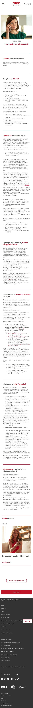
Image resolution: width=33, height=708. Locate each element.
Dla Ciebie (3, 599)
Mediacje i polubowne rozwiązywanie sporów (13, 667)
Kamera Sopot (6, 674)
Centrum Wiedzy (5, 617)
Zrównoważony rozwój (7, 651)
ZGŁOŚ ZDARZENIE (5, 630)
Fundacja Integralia (6, 645)
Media (2, 611)
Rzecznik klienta (5, 660)
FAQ (2, 664)
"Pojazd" (27, 185)
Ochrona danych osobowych (7, 703)
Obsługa (17, 599)
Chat (26, 621)
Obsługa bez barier (6, 639)
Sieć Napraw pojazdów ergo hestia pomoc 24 (12, 620)
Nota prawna (3, 700)
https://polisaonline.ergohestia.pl (17, 336)
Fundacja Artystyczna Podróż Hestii (10, 642)
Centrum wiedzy (10, 599)
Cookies (2, 698)
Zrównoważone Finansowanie (9, 654)
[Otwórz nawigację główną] (6, 4)
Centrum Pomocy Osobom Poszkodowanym (12, 648)
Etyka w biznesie (5, 657)
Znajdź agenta (16, 592)
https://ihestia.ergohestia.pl (15, 333)
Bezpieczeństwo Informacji (6, 705)
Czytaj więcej (6, 562)
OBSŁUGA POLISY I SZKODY (7, 633)
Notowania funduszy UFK (7, 623)
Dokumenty (4, 626)
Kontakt (3, 608)
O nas (2, 605)
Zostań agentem (5, 614)
